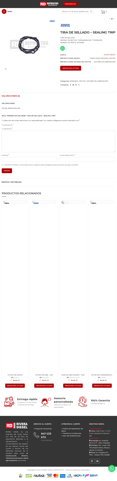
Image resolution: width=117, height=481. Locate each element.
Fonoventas (70, 4)
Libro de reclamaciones (72, 436)
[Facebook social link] (70, 84)
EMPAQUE (74, 81)
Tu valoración (7, 129)
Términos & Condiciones (72, 433)
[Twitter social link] (73, 84)
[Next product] (114, 19)
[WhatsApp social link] (78, 84)
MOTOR (82, 81)
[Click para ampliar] (5, 69)
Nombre (5, 155)
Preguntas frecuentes (43, 429)
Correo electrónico (67, 155)
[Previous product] (109, 19)
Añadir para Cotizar (70, 68)
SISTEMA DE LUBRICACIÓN (97, 81)
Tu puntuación (7, 125)
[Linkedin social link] (76, 84)
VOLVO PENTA (109, 55)
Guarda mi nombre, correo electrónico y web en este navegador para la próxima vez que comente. (41, 165)
